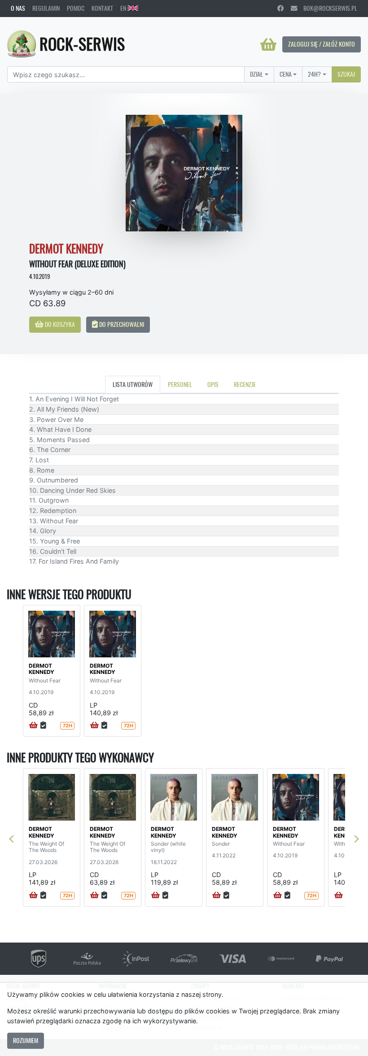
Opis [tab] (213, 384)
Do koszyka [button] (59, 324)
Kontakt (102, 8)
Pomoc (75, 8)
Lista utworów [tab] (133, 384)
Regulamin (46, 8)
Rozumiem (25, 1040)
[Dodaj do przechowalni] (43, 725)
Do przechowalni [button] (121, 324)
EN (123, 8)
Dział (256, 74)
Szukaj (346, 74)
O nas (18, 8)
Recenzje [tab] (245, 384)
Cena (286, 74)
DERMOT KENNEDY (41, 668)
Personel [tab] (180, 384)
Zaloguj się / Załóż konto (321, 43)
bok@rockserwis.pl (327, 8)
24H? (314, 74)
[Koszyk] (268, 44)
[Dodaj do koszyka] (33, 725)
